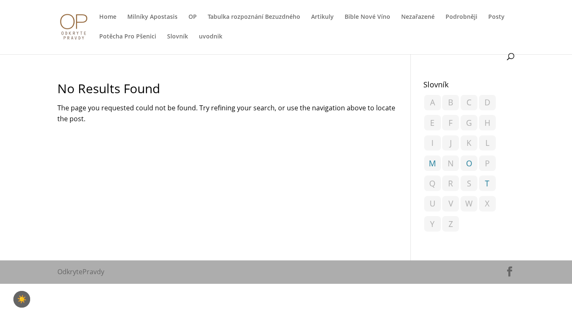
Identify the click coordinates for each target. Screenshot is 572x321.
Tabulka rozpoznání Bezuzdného (254, 17)
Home (107, 17)
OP (192, 17)
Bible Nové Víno (367, 17)
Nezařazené (418, 17)
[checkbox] (21, 299)
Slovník (177, 36)
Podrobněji (461, 17)
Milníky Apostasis (152, 17)
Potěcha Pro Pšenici (127, 36)
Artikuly (322, 17)
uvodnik (210, 36)
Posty (496, 17)
